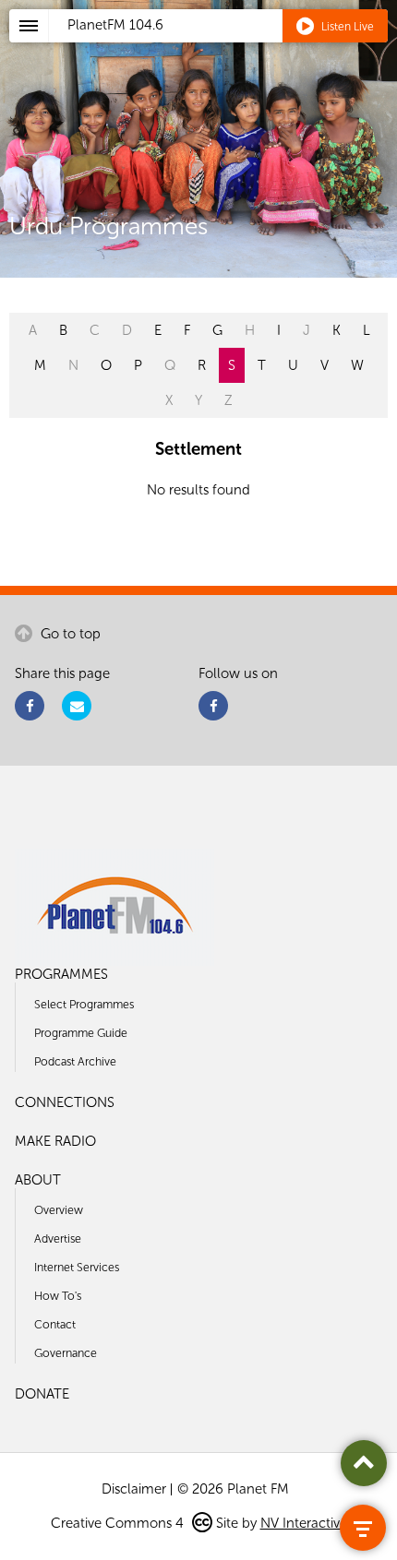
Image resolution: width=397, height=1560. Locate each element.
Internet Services (76, 1267)
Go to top (69, 633)
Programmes (61, 974)
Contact (55, 1324)
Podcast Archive (75, 1061)
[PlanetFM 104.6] (223, 47)
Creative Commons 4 (119, 1523)
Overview (58, 1210)
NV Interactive (303, 1523)
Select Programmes (84, 1004)
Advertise (57, 1238)
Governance (65, 1353)
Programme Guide (80, 1033)
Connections (64, 1102)
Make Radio (55, 1141)
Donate (42, 1394)
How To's (57, 1296)
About (38, 1180)
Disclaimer (134, 1489)
